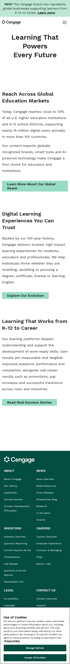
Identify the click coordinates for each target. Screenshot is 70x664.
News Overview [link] (45, 479)
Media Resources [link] (46, 485)
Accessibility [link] (11, 598)
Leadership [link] (10, 492)
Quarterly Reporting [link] (15, 543)
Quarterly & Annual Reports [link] (15, 572)
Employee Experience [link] (48, 543)
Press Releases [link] (45, 492)
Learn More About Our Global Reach (31, 186)
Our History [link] (10, 485)
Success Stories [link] (13, 499)
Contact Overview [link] (46, 598)
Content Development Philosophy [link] (17, 508)
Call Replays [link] (11, 563)
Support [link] (41, 605)
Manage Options (35, 648)
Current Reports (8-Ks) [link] (17, 550)
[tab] (64, 22)
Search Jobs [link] (43, 563)
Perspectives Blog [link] (46, 499)
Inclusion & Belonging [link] (48, 550)
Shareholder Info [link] (14, 581)
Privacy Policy (12, 641)
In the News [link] (43, 513)
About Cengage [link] (12, 479)
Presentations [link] (12, 557)
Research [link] (41, 506)
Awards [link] (40, 519)
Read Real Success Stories (29, 402)
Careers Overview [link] (46, 536)
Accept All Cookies (35, 657)
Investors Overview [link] (15, 536)
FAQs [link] (39, 557)
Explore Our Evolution (25, 295)
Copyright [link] (9, 605)
